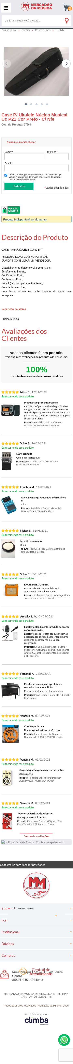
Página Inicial (9, 30)
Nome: (8, 152)
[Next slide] (66, 63)
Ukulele (60, 30)
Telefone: (52, 152)
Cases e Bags (43, 30)
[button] (26, 104)
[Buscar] (66, 19)
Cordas (26, 30)
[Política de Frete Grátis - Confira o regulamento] (36, 842)
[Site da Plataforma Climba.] (36, 1019)
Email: (8, 163)
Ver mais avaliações (36, 836)
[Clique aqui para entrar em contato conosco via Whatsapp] (64, 1040)
